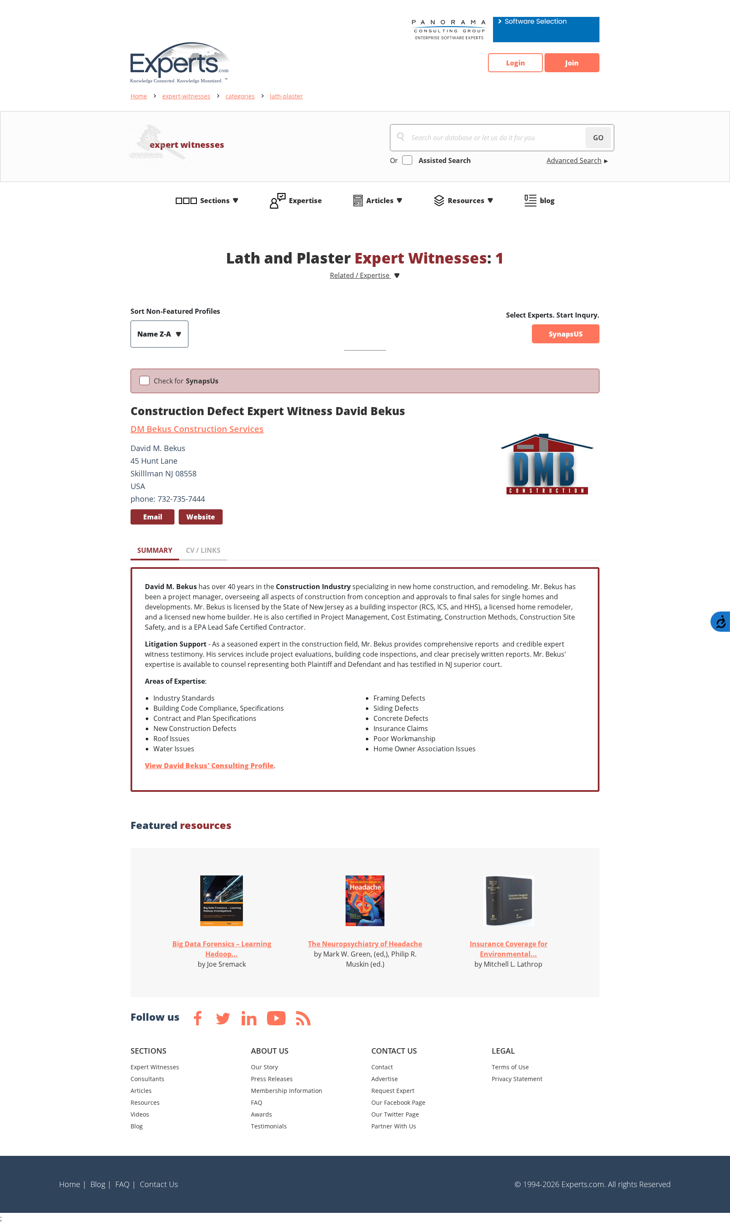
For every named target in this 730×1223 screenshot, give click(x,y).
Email (152, 517)
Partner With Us (393, 1126)
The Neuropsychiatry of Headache (365, 944)
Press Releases (272, 1079)
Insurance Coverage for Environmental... (509, 949)
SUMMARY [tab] (154, 550)
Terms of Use (510, 1067)
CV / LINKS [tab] (203, 550)
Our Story (264, 1067)
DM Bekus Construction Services (197, 429)
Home (139, 96)
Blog (137, 1126)
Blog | (101, 1184)
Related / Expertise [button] (360, 275)
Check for (186, 381)
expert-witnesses (186, 96)
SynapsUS (566, 334)
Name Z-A (155, 334)
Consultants (147, 1079)
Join (572, 63)
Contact (382, 1067)
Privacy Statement (517, 1079)
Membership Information (286, 1091)
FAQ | (125, 1184)
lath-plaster (286, 96)
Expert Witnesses (155, 1067)
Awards (261, 1114)
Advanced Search (574, 160)
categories (240, 96)
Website (200, 517)
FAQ (256, 1102)
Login (515, 63)
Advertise (384, 1079)
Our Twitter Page (395, 1114)
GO (598, 137)
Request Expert (392, 1091)
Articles (380, 200)
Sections (215, 200)
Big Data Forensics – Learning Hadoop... (221, 949)
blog (547, 200)
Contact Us (159, 1184)
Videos (140, 1114)
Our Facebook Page (398, 1102)
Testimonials (269, 1126)
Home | (73, 1184)
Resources (466, 200)
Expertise (305, 200)
